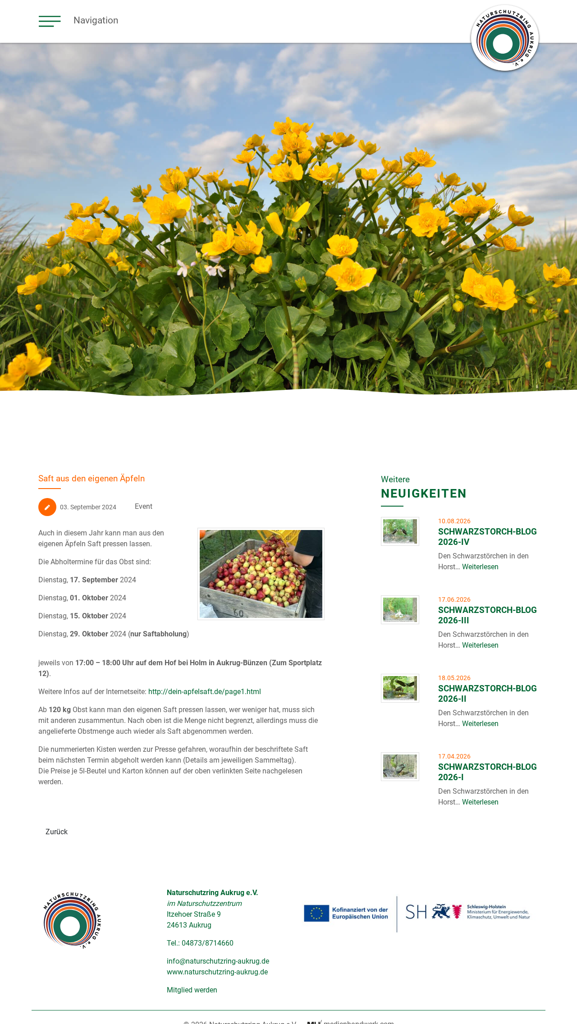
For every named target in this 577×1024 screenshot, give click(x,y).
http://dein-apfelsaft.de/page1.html (204, 691)
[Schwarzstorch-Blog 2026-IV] (400, 531)
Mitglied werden (192, 990)
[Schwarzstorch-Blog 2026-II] (400, 688)
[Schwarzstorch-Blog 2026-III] (400, 609)
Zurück (57, 831)
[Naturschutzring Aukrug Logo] (72, 920)
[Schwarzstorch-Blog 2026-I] (400, 766)
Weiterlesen (479, 566)
